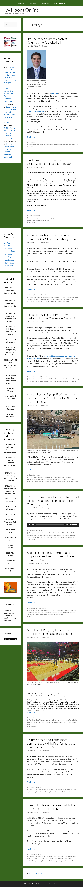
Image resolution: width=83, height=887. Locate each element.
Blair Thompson (68, 297)
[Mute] (71, 525)
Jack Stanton (60, 535)
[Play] (29, 525)
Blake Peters (33, 218)
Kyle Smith (64, 144)
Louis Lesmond (48, 381)
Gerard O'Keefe (38, 299)
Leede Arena (70, 481)
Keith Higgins (58, 858)
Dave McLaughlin (39, 479)
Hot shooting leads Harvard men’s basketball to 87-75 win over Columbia (51, 316)
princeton (61, 218)
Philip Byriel (56, 537)
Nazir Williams (48, 615)
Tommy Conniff (42, 861)
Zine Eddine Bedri (64, 792)
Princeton (36, 215)
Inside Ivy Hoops (59, 3)
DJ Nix (29, 612)
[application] (53, 525)
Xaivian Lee (45, 220)
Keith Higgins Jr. (69, 858)
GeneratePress (54, 884)
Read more (31, 137)
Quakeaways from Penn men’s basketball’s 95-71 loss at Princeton (49, 161)
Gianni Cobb (67, 299)
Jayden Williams (44, 481)
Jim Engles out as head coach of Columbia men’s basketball (47, 40)
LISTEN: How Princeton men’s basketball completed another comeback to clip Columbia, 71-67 (53, 500)
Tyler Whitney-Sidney (55, 861)
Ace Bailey (32, 720)
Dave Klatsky (42, 218)
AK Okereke (33, 610)
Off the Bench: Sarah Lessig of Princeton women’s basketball (9, 133)
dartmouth (30, 479)
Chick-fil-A (70, 533)
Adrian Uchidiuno (34, 297)
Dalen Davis (37, 535)
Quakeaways (69, 218)
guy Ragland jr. (54, 612)
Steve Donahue (37, 220)
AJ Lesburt (44, 297)
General (43, 295)
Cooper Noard (68, 610)
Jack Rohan (34, 722)
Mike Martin (66, 301)
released (54, 93)
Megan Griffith (73, 144)
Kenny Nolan (36, 792)
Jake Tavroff (43, 858)
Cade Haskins (48, 477)
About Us (21, 3)
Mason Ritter (36, 537)
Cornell (38, 608)
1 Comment (33, 222)
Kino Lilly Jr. (30, 301)
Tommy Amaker (71, 381)
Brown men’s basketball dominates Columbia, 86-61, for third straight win (51, 237)
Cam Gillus (60, 856)
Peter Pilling (31, 147)
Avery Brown (33, 533)
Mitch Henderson (46, 537)
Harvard (44, 377)
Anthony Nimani (43, 610)
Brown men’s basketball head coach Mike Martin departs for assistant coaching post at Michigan (10, 75)
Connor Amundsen (65, 477)
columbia (32, 144)
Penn (30, 215)
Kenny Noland (38, 381)
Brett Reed (52, 856)
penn (55, 218)
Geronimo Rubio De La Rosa (44, 144)
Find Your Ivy (33, 3)
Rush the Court (9, 260)
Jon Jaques (30, 615)
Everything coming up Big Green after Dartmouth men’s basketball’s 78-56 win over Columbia (52, 397)
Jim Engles (57, 144)
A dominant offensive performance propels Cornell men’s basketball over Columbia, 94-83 (51, 556)
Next (39, 873)
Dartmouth (39, 475)
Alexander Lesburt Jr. (55, 297)
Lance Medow (44, 792)
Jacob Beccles (64, 612)
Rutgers (65, 722)
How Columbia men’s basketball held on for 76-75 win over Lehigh (52, 806)
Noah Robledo (58, 615)
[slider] (75, 524)
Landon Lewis (39, 301)
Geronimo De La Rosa (48, 535)
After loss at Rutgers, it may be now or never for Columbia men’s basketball (51, 631)
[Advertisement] (10, 195)
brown (75, 297)
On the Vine (45, 3)
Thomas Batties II (59, 381)
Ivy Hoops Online (21, 10)
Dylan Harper (57, 720)
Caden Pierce (62, 533)
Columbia (32, 142)
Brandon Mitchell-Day (36, 477)
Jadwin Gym (68, 535)
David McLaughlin (51, 479)
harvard (75, 379)
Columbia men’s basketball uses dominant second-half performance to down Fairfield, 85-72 (51, 743)
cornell (76, 610)
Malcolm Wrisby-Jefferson (53, 301)
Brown (31, 295)
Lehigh (34, 861)
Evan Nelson (50, 379)
